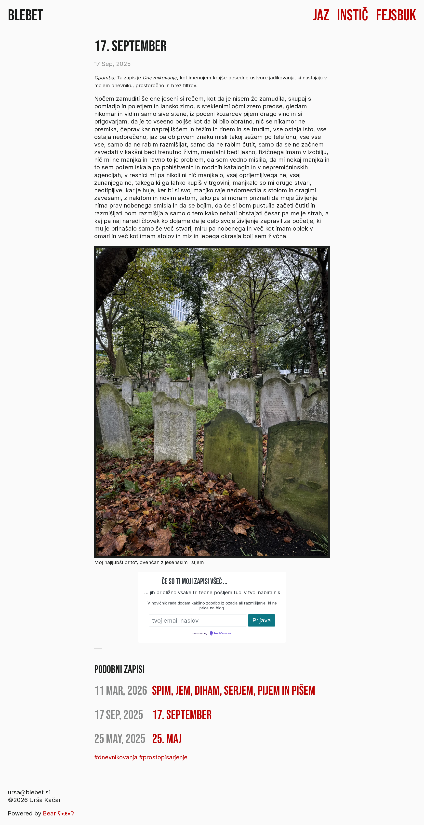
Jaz (321, 16)
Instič (352, 16)
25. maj (167, 739)
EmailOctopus (222, 633)
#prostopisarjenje (163, 757)
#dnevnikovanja (115, 757)
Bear (58, 813)
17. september (182, 715)
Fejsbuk (396, 16)
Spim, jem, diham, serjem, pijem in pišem (233, 690)
